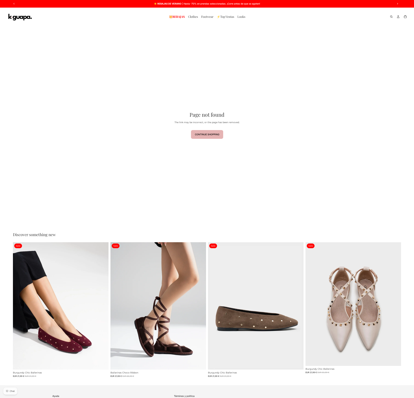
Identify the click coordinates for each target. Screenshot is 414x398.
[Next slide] (397, 3)
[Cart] (405, 16)
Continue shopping (207, 134)
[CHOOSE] (103, 364)
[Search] (391, 16)
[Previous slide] (14, 3)
